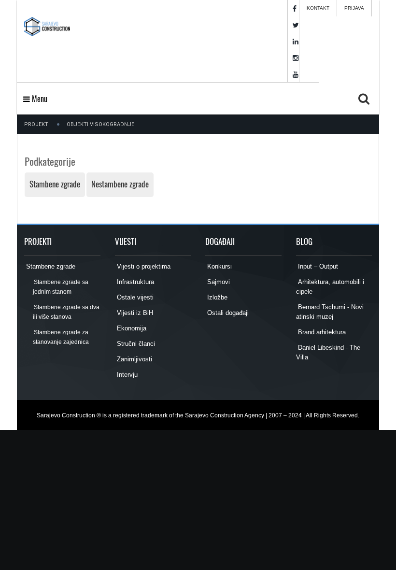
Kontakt (318, 8)
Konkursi (218, 266)
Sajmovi (217, 281)
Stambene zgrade (54, 184)
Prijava (354, 8)
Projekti (37, 124)
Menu (38, 98)
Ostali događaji (227, 312)
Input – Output (317, 266)
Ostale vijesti (134, 297)
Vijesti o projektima (142, 266)
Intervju (126, 374)
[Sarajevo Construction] (47, 24)
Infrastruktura (134, 281)
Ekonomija (130, 328)
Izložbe (216, 297)
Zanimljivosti (133, 359)
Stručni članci (135, 343)
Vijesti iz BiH (134, 312)
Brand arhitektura (321, 332)
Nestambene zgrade (120, 184)
